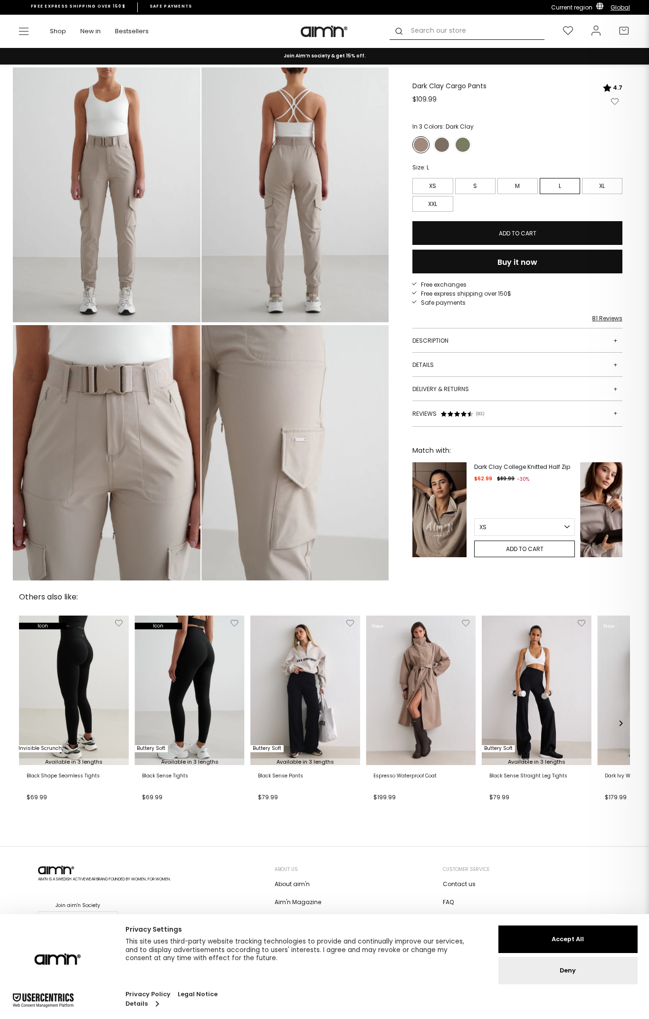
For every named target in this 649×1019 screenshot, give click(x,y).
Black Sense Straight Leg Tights (528, 776)
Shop (58, 31)
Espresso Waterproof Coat (405, 776)
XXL (432, 204)
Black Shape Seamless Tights (63, 776)
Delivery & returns (515, 389)
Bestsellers (132, 31)
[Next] (612, 509)
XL (602, 186)
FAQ (448, 902)
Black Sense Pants (280, 776)
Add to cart (45, 809)
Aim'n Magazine (298, 902)
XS (432, 186)
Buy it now (517, 262)
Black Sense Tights (165, 776)
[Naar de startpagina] (324, 31)
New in (90, 31)
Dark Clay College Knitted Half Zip (522, 467)
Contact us (459, 884)
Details (515, 365)
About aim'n (292, 884)
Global (620, 7)
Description (515, 341)
